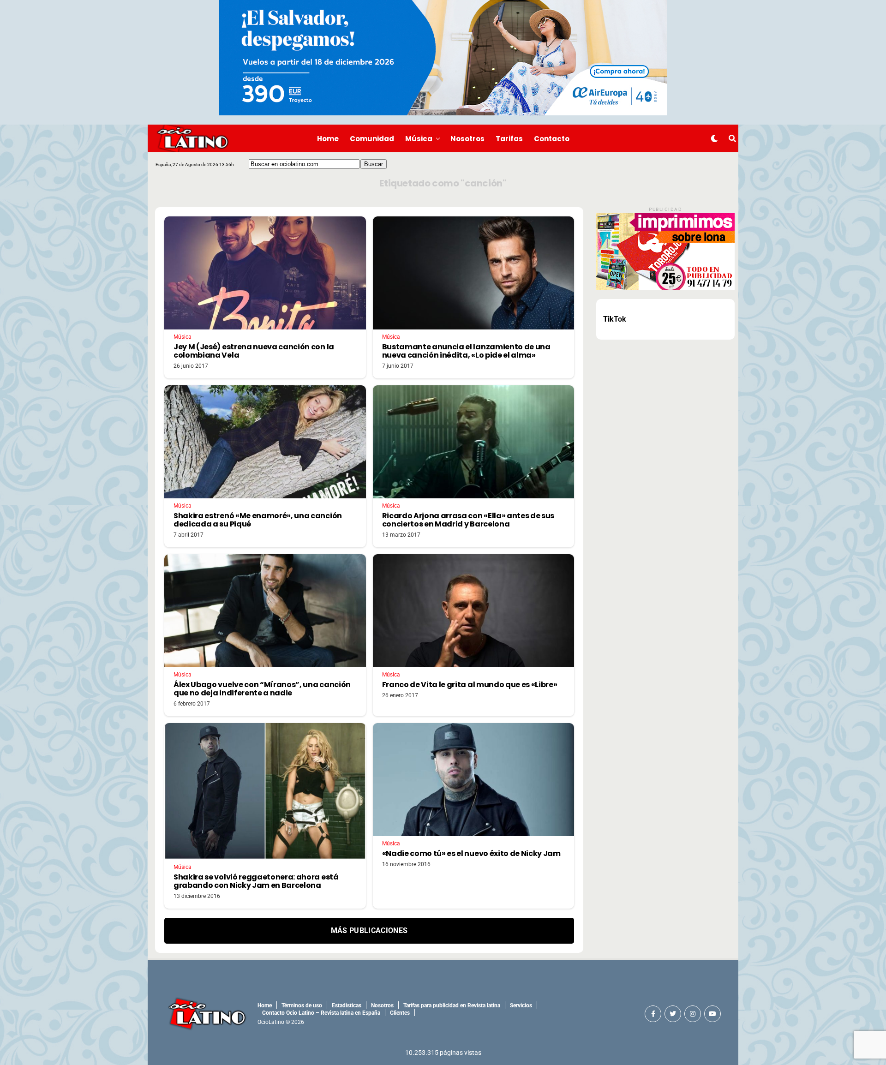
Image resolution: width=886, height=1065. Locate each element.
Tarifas (509, 139)
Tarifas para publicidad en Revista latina (451, 1005)
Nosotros (467, 139)
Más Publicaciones (369, 930)
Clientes (400, 1013)
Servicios (521, 1005)
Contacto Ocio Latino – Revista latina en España (321, 1013)
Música (418, 139)
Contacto (551, 139)
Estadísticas (346, 1005)
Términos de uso (301, 1005)
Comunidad (372, 139)
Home (328, 139)
